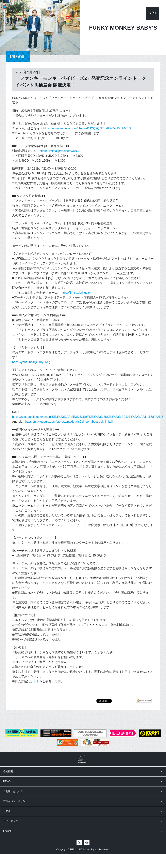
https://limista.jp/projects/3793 (59, 151)
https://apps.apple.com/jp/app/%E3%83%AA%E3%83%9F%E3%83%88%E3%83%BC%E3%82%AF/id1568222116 (87, 416)
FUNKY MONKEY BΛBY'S (123, 28)
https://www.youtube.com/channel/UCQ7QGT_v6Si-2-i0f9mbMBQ (87, 128)
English (7, 831)
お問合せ (8, 811)
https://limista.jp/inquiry (76, 292)
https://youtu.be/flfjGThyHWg (31, 362)
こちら (34, 681)
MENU (152, 13)
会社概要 (8, 771)
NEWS (7, 781)
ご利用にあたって (13, 791)
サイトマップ (10, 821)
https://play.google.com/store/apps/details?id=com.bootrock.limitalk (69, 421)
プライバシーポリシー (15, 801)
